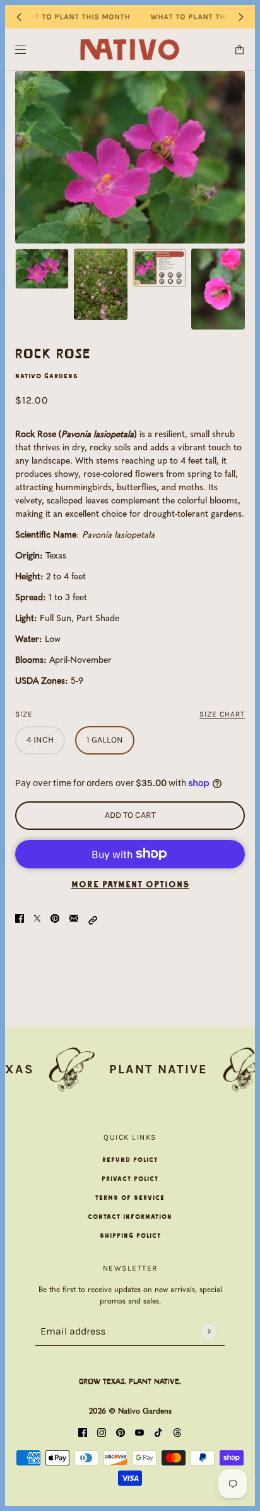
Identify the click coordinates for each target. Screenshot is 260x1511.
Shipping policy (130, 1236)
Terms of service (130, 1198)
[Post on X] (37, 919)
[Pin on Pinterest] (54, 919)
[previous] (19, 17)
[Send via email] (73, 919)
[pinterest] (120, 1433)
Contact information (130, 1217)
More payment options (130, 884)
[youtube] (139, 1433)
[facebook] (82, 1433)
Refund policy (130, 1160)
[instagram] (101, 1433)
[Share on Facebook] (19, 919)
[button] (92, 919)
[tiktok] (158, 1433)
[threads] (177, 1433)
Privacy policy (130, 1179)
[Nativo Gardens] (130, 50)
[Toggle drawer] (20, 50)
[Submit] (208, 1331)
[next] (241, 17)
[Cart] (239, 49)
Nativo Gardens (46, 376)
